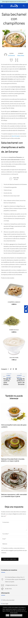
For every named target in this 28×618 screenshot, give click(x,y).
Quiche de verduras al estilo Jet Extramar (21, 376)
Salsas (19, 55)
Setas (22, 55)
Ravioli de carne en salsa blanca (6, 376)
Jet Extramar (11, 55)
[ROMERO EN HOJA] (14, 318)
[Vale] (26, 611)
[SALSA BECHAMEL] (14, 346)
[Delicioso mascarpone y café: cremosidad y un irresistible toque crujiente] (14, 478)
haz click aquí (15, 136)
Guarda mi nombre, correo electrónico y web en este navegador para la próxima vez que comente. (14, 550)
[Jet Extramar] (14, 6)
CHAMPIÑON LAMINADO (14, 302)
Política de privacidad (8, 600)
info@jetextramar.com (11, 585)
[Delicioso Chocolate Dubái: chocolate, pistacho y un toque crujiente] (14, 443)
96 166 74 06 (8, 589)
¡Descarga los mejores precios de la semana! (14, 1)
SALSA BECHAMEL (14, 357)
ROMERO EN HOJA (14, 330)
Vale (7, 615)
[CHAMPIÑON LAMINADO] (14, 290)
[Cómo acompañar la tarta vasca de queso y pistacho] (14, 412)
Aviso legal (5, 603)
